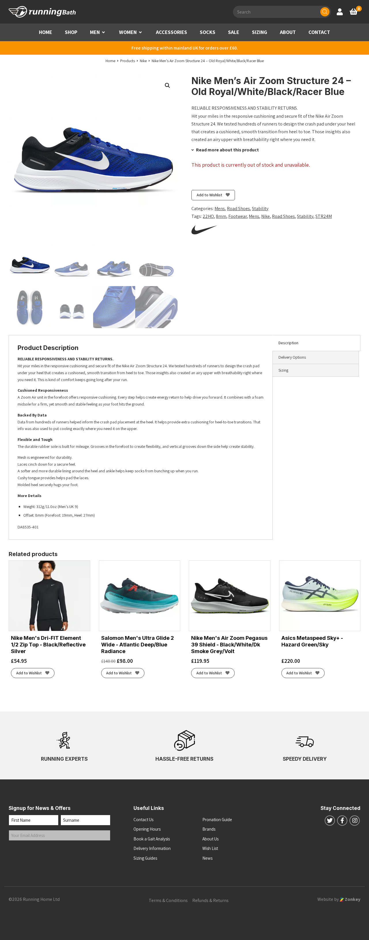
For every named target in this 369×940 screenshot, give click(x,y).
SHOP (71, 32)
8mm (221, 216)
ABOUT (288, 32)
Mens (219, 208)
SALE (233, 32)
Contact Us (143, 819)
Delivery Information (152, 848)
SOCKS (207, 32)
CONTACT (319, 32)
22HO (208, 216)
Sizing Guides (145, 858)
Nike (265, 216)
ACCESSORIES (171, 32)
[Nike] (204, 230)
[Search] (325, 11)
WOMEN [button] (128, 32)
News (207, 858)
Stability (260, 208)
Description (288, 342)
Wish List (210, 848)
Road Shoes (238, 208)
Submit (21, 852)
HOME (45, 32)
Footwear (237, 216)
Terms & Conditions (168, 900)
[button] (103, 32)
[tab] (316, 343)
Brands (208, 829)
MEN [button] (95, 32)
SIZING (259, 32)
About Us (210, 839)
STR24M (323, 216)
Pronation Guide (217, 819)
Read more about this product (227, 150)
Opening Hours (147, 829)
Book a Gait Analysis (151, 839)
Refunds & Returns (210, 900)
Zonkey (352, 899)
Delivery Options (292, 357)
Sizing (283, 370)
